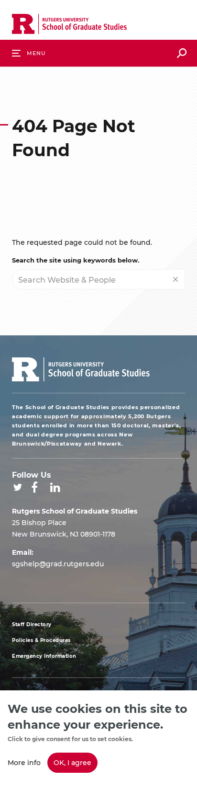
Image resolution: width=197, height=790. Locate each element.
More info (24, 762)
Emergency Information (44, 656)
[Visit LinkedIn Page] (55, 487)
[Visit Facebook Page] (34, 487)
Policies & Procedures (41, 640)
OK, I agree (72, 762)
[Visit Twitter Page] (17, 487)
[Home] (69, 26)
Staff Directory (32, 624)
